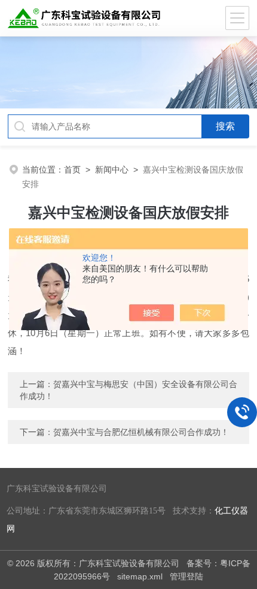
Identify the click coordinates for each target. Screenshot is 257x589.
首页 (72, 169)
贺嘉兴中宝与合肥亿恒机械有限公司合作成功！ (141, 432)
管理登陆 (186, 576)
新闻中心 (111, 169)
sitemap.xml (140, 576)
